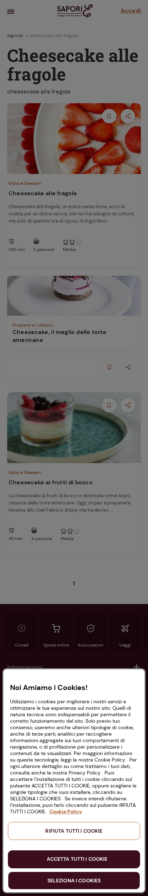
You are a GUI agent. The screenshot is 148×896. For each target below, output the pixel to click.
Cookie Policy (66, 811)
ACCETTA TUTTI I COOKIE (77, 859)
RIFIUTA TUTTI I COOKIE (73, 831)
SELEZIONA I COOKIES (74, 880)
